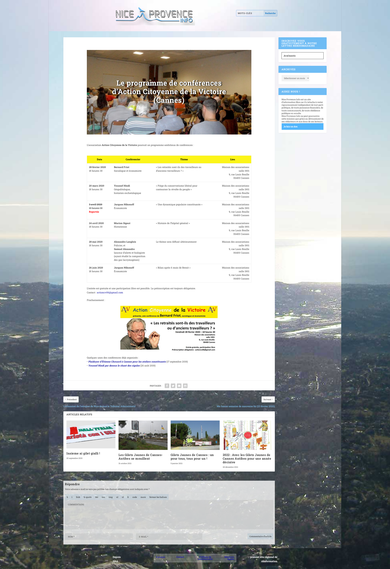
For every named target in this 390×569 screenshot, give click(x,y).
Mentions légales (229, 557)
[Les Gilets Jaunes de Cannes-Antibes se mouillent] (143, 435)
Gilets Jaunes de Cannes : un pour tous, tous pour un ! (192, 456)
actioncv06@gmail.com (110, 292)
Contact (180, 556)
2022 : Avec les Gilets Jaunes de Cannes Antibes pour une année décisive (247, 458)
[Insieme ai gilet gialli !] (90, 435)
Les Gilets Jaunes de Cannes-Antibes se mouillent (141, 456)
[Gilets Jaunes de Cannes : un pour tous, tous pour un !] (195, 435)
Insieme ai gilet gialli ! (83, 453)
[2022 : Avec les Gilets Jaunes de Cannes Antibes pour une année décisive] (247, 435)
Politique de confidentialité (205, 557)
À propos (160, 556)
